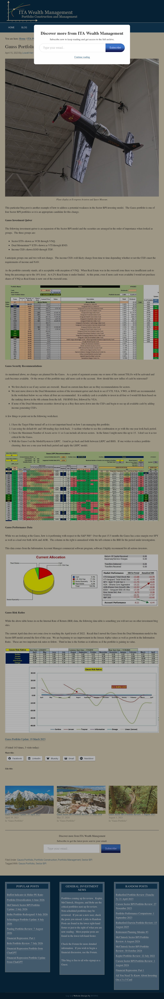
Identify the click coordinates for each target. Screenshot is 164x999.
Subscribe (115, 47)
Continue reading (82, 57)
